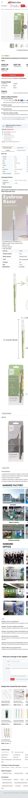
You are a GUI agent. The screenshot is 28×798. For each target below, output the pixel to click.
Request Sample (22, 78)
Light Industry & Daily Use (9, 9)
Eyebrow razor (4, 757)
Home (2, 9)
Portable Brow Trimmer (7, 773)
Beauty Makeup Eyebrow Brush (21, 782)
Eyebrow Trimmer (25, 9)
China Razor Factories (6, 779)
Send (12, 679)
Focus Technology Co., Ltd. (16, 792)
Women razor (16, 757)
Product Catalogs (19, 752)
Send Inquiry (13, 75)
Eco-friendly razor (16, 754)
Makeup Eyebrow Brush (7, 782)
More (2, 788)
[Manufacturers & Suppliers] (14, 2)
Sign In (3, 141)
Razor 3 (22, 779)
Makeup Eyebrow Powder (7, 785)
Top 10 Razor (18, 785)
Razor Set (16, 779)
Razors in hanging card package (7, 759)
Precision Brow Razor (18, 773)
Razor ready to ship (17, 759)
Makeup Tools (17, 9)
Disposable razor (4, 754)
